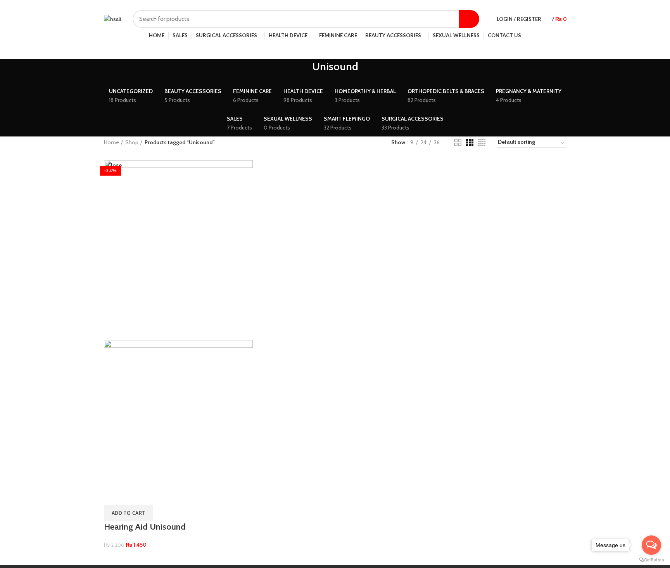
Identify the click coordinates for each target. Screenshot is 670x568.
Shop (131, 142)
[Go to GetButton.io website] (651, 560)
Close (114, 165)
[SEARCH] (469, 19)
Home (111, 142)
